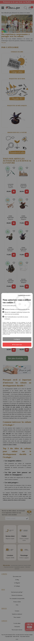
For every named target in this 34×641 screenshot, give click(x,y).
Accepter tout (18, 344)
